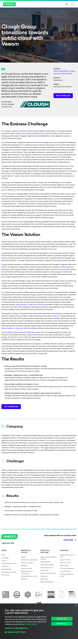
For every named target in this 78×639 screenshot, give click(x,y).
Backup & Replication (47, 582)
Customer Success (27, 563)
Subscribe (68, 540)
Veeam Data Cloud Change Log (27, 572)
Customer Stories (65, 571)
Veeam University (26, 568)
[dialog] (39, 621)
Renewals (24, 565)
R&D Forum (24, 579)
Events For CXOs (65, 560)
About (3, 555)
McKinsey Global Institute (29, 131)
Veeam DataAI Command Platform (48, 558)
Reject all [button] (62, 623)
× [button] (75, 605)
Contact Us (5, 566)
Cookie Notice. (31, 624)
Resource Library (65, 563)
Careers (4, 560)
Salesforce (44, 576)
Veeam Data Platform (61, 71)
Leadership (5, 558)
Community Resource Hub (29, 576)
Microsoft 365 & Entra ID (48, 573)
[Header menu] (72, 4)
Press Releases (6, 569)
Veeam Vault (44, 570)
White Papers (64, 565)
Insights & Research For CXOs (67, 556)
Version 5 (55, 316)
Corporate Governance (9, 563)
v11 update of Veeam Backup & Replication (20, 332)
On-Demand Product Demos (66, 575)
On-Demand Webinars (67, 568)
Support (23, 557)
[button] (27, 628)
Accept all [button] (62, 618)
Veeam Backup (64, 72)
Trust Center (5, 575)
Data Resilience (45, 562)
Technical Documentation (29, 560)
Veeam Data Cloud (46, 567)
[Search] (66, 4)
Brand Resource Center (9, 572)
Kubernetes (44, 579)
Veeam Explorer (15, 328)
